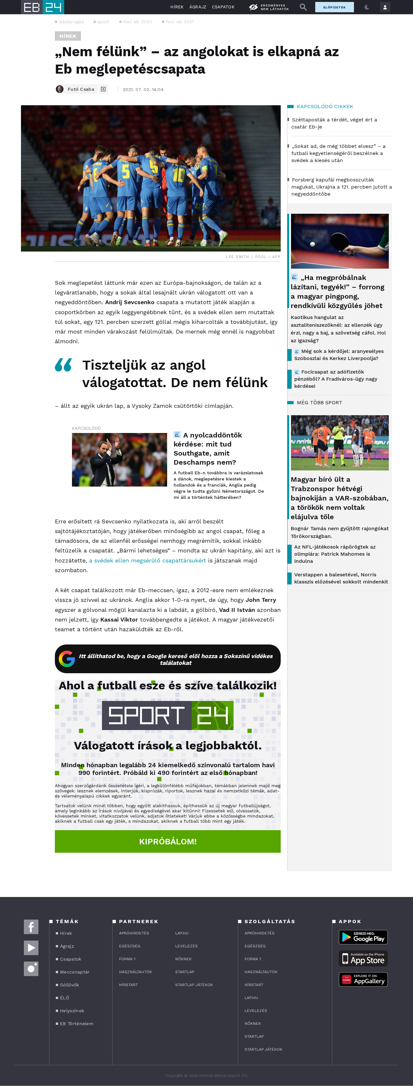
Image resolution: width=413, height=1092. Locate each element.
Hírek (177, 7)
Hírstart (128, 985)
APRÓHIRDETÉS (134, 933)
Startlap (184, 972)
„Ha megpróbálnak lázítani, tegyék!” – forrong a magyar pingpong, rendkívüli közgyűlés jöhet (337, 291)
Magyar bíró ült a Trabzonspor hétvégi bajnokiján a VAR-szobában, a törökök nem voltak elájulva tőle (339, 498)
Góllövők (69, 984)
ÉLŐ (64, 997)
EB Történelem (76, 1023)
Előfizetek (334, 7)
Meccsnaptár (75, 971)
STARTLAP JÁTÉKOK (194, 985)
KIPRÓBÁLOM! (168, 841)
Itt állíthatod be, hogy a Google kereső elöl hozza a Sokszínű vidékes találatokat (176, 659)
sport (103, 21)
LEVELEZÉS (186, 946)
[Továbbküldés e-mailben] (28, 296)
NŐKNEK (183, 959)
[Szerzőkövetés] (103, 89)
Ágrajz (197, 7)
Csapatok (223, 7)
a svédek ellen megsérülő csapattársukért (147, 560)
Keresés (303, 7)
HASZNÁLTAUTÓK (135, 972)
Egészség (129, 946)
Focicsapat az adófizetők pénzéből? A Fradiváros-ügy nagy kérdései (335, 379)
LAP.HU (182, 933)
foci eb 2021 (180, 21)
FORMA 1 (127, 959)
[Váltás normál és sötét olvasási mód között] (367, 7)
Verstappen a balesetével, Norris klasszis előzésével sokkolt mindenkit (341, 578)
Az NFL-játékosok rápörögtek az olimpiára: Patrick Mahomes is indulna (335, 554)
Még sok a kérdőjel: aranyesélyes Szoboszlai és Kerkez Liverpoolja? (339, 354)
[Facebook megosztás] (28, 279)
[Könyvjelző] (28, 315)
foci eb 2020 (138, 21)
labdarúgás (71, 21)
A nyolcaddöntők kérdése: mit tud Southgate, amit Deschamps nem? (208, 448)
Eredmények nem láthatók (275, 7)
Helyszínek (72, 1010)
